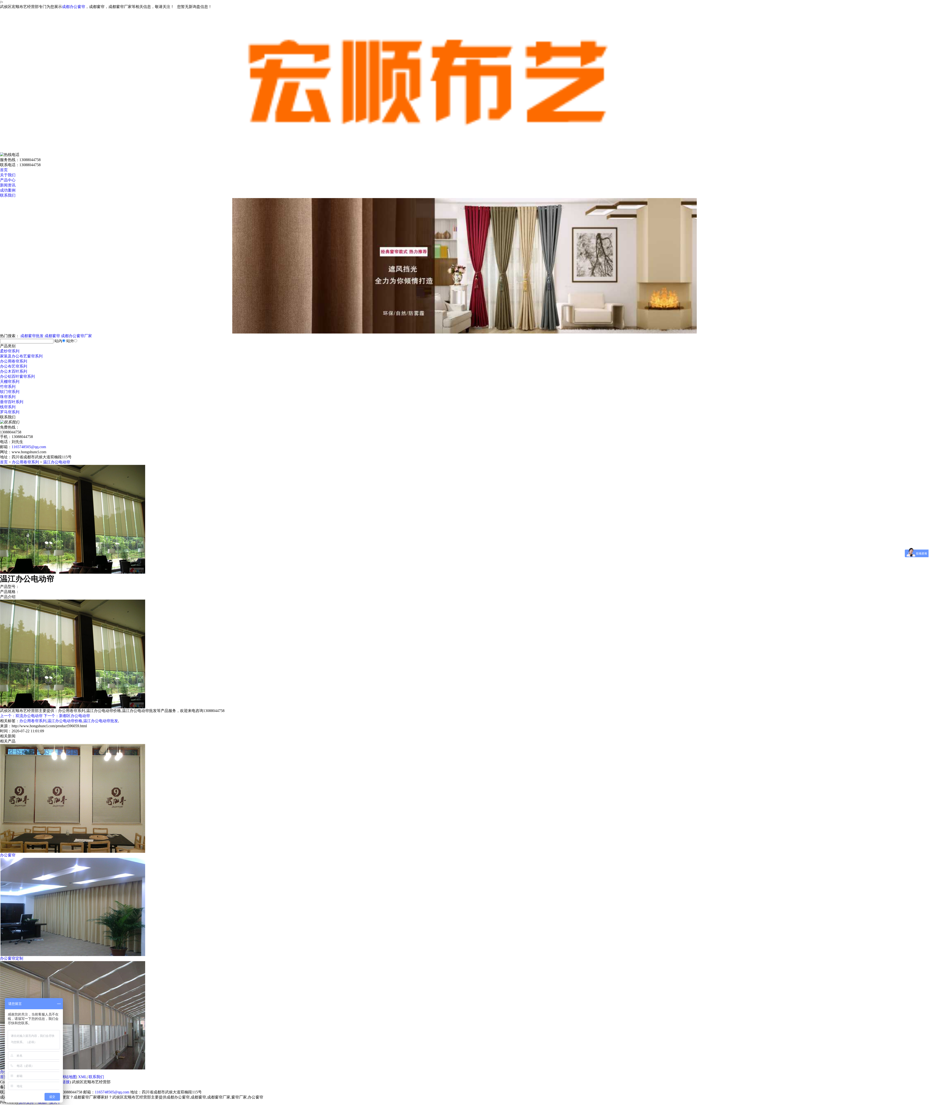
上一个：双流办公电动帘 (21, 716)
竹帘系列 (7, 387)
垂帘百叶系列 (11, 402)
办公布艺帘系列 (13, 366)
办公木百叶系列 (13, 371)
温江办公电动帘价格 (64, 721)
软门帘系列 (9, 392)
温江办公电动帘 (56, 462)
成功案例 (7, 190)
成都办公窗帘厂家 (76, 336)
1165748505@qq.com (29, 447)
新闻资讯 (7, 185)
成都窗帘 (52, 336)
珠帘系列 (7, 397)
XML (82, 1077)
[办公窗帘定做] (72, 1068)
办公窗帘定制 (11, 958)
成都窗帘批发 (32, 336)
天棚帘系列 (9, 381)
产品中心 (7, 180)
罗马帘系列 (9, 412)
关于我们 (7, 175)
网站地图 (68, 1077)
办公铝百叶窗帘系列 (17, 376)
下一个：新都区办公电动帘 (67, 716)
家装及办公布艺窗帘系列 (21, 356)
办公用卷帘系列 (13, 361)
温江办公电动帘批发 (100, 721)
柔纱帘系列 (9, 351)
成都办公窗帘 (73, 7)
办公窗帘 (7, 855)
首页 (4, 170)
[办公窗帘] (72, 851)
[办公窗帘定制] (72, 955)
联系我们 (7, 195)
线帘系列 (7, 407)
